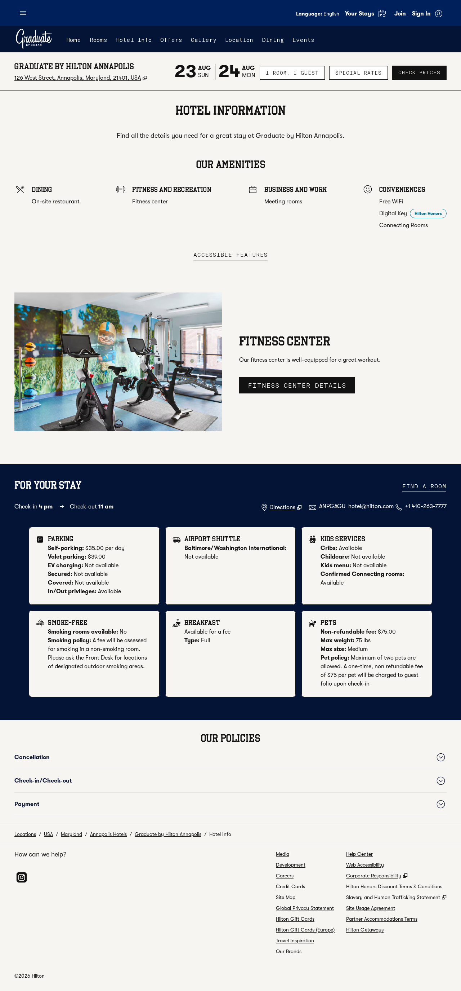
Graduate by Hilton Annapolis (168, 834)
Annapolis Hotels (108, 834)
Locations (25, 834)
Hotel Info (220, 834)
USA (48, 834)
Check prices (422, 72)
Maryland (71, 834)
